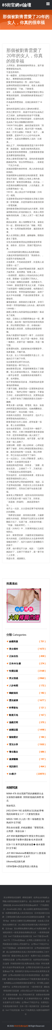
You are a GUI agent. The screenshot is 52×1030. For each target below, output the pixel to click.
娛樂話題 (27, 729)
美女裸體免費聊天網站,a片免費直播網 (30, 928)
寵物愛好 (27, 737)
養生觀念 (27, 751)
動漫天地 (27, 715)
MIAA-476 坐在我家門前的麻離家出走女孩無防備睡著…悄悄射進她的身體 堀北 (25, 797)
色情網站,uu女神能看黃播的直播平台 (19, 983)
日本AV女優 (27, 663)
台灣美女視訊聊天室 (20, 987)
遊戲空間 (27, 722)
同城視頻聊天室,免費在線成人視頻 (25, 963)
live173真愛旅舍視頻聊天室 (20, 936)
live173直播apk (9, 948)
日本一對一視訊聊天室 (29, 1006)
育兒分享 (27, 744)
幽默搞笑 (27, 693)
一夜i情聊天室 (36, 987)
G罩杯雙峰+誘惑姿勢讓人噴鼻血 (22, 866)
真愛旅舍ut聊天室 (15, 998)
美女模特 (27, 648)
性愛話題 (27, 671)
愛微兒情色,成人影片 (20, 956)
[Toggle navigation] (48, 4)
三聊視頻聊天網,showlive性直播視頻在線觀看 (25, 917)
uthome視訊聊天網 (15, 861)
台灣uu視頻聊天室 (24, 960)
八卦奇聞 (27, 685)
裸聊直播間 (27, 897)
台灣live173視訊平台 (40, 944)
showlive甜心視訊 (14, 909)
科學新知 (27, 707)
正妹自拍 (27, 656)
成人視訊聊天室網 (37, 901)
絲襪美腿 (27, 641)
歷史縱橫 (27, 700)
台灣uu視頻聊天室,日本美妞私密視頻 (24, 975)
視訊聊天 (27, 766)
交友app (9, 928)
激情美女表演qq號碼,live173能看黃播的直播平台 (28, 979)
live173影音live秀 (40, 936)
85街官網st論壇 (21, 1026)
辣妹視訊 (10, 805)
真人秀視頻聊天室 (27, 994)
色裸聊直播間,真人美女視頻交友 (19, 913)
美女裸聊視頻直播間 (12, 897)
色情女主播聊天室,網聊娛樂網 (23, 921)
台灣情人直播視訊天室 (36, 940)
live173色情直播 (13, 1010)
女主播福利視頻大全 (33, 998)
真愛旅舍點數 (12, 994)
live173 (7, 940)
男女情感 (27, 678)
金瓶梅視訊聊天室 (25, 948)
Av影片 (27, 774)
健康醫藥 (27, 759)
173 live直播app (18, 940)
